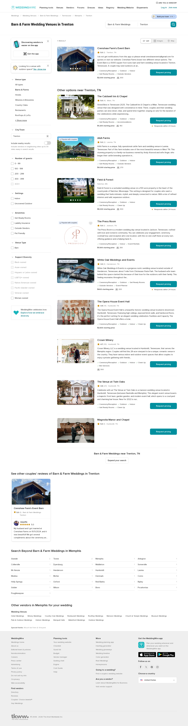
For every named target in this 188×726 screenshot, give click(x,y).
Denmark (99, 576)
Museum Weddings (159, 616)
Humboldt (100, 570)
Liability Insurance (22, 223)
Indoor (17, 198)
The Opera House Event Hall (113, 301)
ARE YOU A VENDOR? (167, 3)
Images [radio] (160, 41)
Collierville (15, 564)
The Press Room (106, 221)
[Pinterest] (152, 667)
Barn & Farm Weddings (49, 16)
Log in (164, 7)
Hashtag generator (103, 646)
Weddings (15, 16)
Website (125, 7)
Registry (110, 7)
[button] (47, 136)
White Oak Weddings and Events (116, 259)
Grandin (14, 558)
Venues (59, 7)
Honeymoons (101, 664)
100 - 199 (19, 168)
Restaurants (20, 110)
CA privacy (15, 679)
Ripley (140, 581)
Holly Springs (17, 581)
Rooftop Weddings (95, 616)
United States (150, 680)
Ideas (100, 7)
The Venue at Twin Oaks (111, 381)
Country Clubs (21, 105)
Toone (56, 558)
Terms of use (16, 668)
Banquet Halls (59, 620)
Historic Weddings (43, 620)
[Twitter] (146, 667)
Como (140, 576)
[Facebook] (140, 667)
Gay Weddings (17, 703)
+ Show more (21, 120)
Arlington (142, 558)
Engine (56, 664)
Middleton (100, 564)
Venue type (20, 79)
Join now (172, 7)
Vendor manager (60, 657)
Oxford (56, 581)
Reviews (14, 696)
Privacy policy (16, 672)
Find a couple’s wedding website (109, 674)
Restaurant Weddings (76, 616)
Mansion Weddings (114, 616)
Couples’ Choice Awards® (21, 700)
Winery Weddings (34, 616)
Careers (14, 657)
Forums (80, 7)
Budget (56, 653)
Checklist (57, 646)
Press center (16, 661)
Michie (56, 576)
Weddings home (17, 642)
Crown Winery (105, 340)
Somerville (142, 564)
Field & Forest (105, 179)
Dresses (91, 7)
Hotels (18, 95)
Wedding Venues (30, 16)
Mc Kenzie (15, 570)
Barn (17, 248)
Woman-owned (21, 298)
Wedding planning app (105, 642)
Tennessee (67, 16)
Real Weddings (102, 661)
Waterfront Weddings (76, 620)
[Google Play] (166, 657)
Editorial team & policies (21, 650)
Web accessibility (18, 683)
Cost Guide (58, 668)
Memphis (79, 16)
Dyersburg (58, 564)
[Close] (48, 41)
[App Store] (147, 657)
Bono (98, 587)
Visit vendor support (104, 686)
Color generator (102, 657)
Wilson (56, 587)
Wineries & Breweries (24, 100)
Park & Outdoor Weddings (21, 620)
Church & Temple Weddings (136, 616)
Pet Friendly (20, 233)
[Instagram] (157, 667)
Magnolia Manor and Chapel (113, 419)
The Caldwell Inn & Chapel (112, 96)
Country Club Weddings (54, 616)
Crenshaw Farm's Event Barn (113, 48)
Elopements (142, 7)
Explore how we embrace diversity (32, 314)
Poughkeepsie (17, 593)
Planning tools (46, 7)
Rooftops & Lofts (23, 115)
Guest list (57, 650)
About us (14, 646)
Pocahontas (143, 587)
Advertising (15, 664)
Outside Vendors (22, 228)
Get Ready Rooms (23, 218)
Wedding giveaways (104, 650)
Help (55, 672)
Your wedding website (62, 642)
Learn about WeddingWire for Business (111, 683)
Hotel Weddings (17, 616)
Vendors (70, 7)
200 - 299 (19, 173)
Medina (14, 576)
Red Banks (100, 581)
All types (19, 84)
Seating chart (58, 661)
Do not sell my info (18, 675)
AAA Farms (103, 138)
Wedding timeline (103, 653)
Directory (14, 692)
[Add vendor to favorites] (90, 50)
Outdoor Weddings (96, 620)
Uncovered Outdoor (23, 203)
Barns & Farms (22, 89)
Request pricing (163, 72)
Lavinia (141, 570)
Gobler (14, 587)
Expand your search (117, 460)
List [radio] (147, 41)
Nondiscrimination (18, 653)
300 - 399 (19, 179)
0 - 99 (17, 163)
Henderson (58, 570)
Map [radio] (172, 41)
